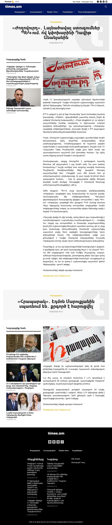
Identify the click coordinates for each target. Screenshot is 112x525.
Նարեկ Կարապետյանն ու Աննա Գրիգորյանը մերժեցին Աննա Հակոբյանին (20, 415)
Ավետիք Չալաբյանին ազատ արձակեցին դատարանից (18, 109)
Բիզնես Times (52, 12)
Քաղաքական (20, 12)
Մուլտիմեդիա (68, 12)
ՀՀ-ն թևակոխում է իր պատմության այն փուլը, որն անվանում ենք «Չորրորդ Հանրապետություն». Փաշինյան (23, 385)
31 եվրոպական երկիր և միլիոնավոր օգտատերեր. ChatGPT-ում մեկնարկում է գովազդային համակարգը (35, 487)
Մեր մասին (76, 2)
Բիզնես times (64, 450)
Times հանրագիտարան (87, 12)
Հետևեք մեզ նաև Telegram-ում (56, 275)
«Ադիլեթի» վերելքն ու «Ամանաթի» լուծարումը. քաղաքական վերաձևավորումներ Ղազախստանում (22, 68)
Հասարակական (36, 12)
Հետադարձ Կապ (87, 2)
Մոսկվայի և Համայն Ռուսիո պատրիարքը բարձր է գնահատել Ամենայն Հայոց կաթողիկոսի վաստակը (35, 469)
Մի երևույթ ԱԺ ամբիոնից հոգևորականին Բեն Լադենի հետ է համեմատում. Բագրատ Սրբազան (21, 356)
